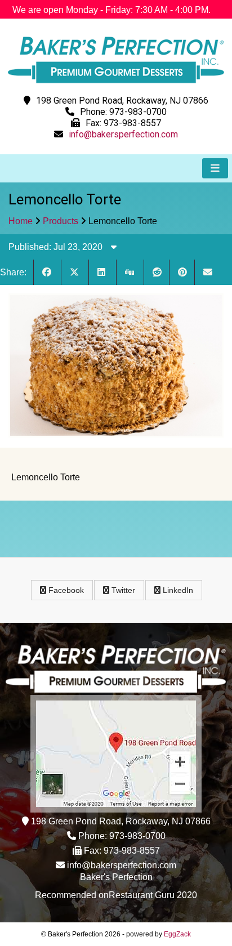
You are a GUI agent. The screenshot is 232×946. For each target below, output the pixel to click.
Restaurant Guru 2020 (153, 895)
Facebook (65, 590)
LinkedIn (176, 590)
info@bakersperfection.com (123, 134)
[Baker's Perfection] (116, 86)
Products (60, 221)
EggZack (177, 934)
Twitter (122, 590)
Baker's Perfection (116, 877)
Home (20, 221)
